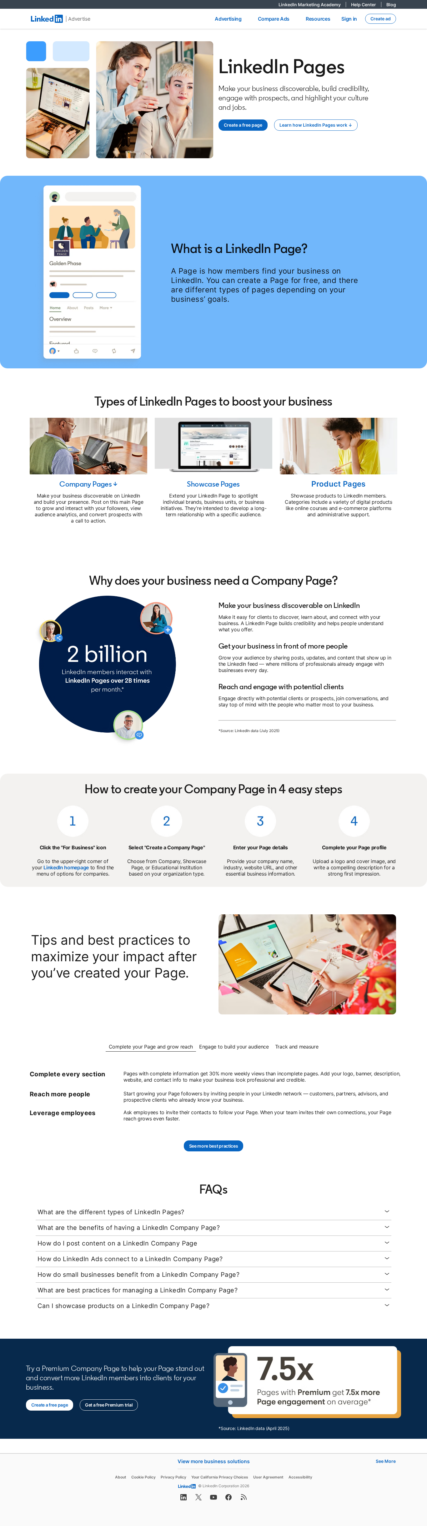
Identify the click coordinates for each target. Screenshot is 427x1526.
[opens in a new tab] (183, 1499)
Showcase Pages (213, 483)
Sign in (349, 19)
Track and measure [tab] (297, 1046)
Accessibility (300, 1477)
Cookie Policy (143, 1477)
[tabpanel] (213, 1096)
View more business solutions (214, 1461)
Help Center (366, 4)
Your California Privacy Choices (219, 1477)
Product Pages (338, 483)
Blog (391, 4)
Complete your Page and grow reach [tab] (151, 1046)
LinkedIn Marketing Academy (312, 4)
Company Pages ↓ (88, 483)
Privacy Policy (173, 1477)
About (120, 1477)
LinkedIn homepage (66, 867)
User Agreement (268, 1477)
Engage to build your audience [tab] (234, 1046)
